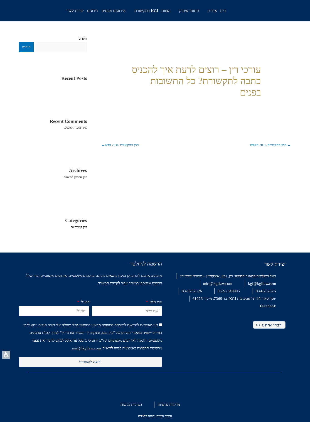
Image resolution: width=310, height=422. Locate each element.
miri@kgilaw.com (86, 348)
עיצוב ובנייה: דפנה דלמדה (155, 416)
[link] (33, 9)
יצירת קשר (75, 10)
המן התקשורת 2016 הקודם (270, 145)
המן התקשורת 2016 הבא (120, 145)
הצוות (165, 10)
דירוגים (92, 10)
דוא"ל (84, 302)
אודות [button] (212, 10)
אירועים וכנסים (113, 10)
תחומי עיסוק (189, 10)
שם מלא (155, 302)
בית (223, 10)
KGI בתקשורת (146, 10)
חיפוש (83, 38)
